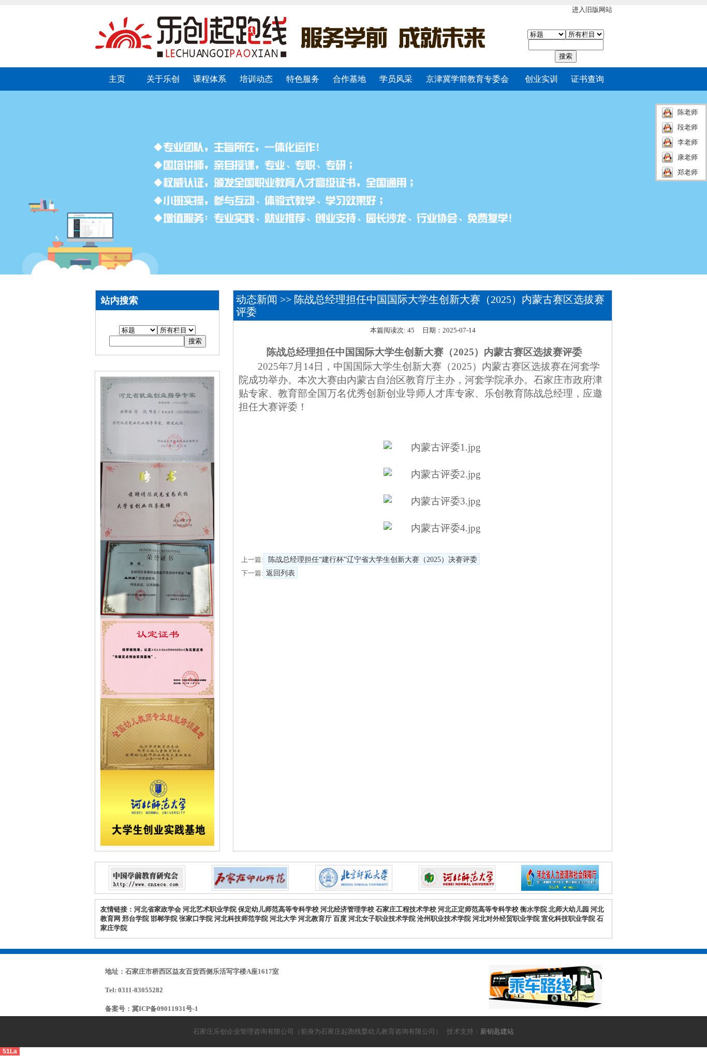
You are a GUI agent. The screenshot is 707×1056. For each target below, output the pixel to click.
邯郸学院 (165, 918)
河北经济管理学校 (347, 909)
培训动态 (256, 79)
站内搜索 (119, 300)
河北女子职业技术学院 (382, 918)
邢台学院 (136, 918)
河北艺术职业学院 (210, 909)
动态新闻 (256, 299)
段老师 (687, 127)
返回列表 (280, 573)
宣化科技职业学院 (568, 918)
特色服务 (302, 79)
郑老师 (687, 172)
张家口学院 (196, 918)
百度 (340, 918)
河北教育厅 (315, 918)
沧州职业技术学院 (444, 918)
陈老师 (687, 112)
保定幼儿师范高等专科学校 (278, 909)
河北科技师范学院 (241, 918)
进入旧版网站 (592, 9)
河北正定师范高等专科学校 (478, 909)
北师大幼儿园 (569, 909)
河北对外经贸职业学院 (506, 918)
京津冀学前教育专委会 (467, 79)
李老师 (687, 142)
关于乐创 (163, 79)
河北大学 (283, 918)
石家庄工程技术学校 (406, 909)
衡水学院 (534, 909)
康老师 (687, 157)
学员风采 (396, 79)
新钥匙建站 (497, 1031)
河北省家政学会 (157, 909)
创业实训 (541, 79)
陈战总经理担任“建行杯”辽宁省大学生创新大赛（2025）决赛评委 (371, 559)
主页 (117, 79)
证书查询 (587, 79)
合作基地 (349, 79)
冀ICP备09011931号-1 (165, 1008)
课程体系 (209, 79)
